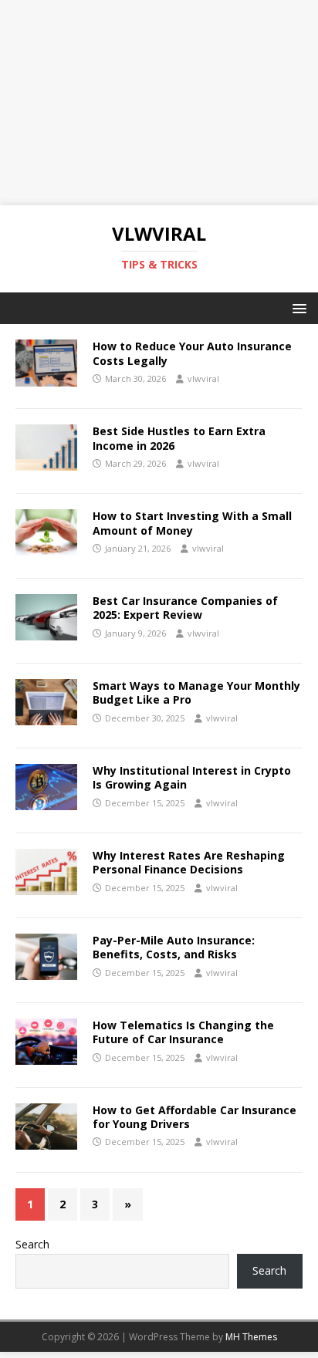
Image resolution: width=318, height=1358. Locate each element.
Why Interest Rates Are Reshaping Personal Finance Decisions (189, 862)
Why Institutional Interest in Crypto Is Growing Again (192, 777)
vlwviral (203, 378)
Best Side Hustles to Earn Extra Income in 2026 (179, 438)
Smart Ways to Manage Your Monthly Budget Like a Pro (196, 692)
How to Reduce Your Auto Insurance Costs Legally (192, 353)
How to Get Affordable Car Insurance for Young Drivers (194, 1117)
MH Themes (251, 1336)
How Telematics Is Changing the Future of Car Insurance (183, 1032)
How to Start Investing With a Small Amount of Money (192, 522)
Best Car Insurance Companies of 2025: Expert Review (185, 607)
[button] (296, 307)
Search (32, 1244)
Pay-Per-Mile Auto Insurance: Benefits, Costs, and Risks (174, 947)
